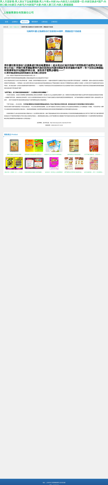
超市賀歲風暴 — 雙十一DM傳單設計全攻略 (95, 172)
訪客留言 (54, 22)
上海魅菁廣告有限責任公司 (18, 12)
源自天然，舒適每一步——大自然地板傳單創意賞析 (18, 172)
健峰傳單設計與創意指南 (73, 154)
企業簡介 (15, 22)
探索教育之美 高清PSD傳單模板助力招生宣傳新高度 (58, 154)
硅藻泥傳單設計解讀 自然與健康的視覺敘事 (36, 172)
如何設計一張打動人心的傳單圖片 (54, 172)
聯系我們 (35, 22)
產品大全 (25, 22)
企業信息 (45, 22)
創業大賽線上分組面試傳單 (14, 154)
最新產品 (7, 134)
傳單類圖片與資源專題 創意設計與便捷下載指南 (37, 154)
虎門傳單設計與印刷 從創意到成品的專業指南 (76, 172)
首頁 (6, 22)
